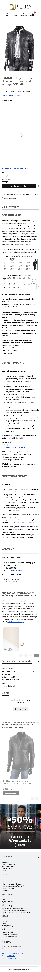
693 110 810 (6, 683)
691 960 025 (8, 956)
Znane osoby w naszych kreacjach (14, 910)
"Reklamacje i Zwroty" (16, 622)
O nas (4, 924)
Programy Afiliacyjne (9, 936)
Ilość (3, 172)
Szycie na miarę (7, 904)
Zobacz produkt (11, 793)
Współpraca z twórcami (10, 934)
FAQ (3, 900)
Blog (3, 928)
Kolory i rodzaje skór (9, 906)
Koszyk (4, 870)
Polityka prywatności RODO (11, 884)
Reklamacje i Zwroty (9, 888)
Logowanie (5, 862)
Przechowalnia (7, 868)
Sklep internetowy (18, 969)
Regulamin (5, 890)
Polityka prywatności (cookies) (13, 886)
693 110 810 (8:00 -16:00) (12, 953)
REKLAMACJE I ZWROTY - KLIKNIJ (22, 522)
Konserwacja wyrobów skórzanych (14, 908)
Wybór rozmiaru (7, 902)
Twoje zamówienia (8, 864)
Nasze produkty (7, 926)
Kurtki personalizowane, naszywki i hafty (16, 912)
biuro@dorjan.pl (17, 570)
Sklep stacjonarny (8, 882)
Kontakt (4, 922)
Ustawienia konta (8, 866)
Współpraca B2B (7, 932)
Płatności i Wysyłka (9, 880)
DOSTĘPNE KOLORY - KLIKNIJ (13, 447)
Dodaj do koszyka (18, 186)
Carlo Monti (6, 930)
